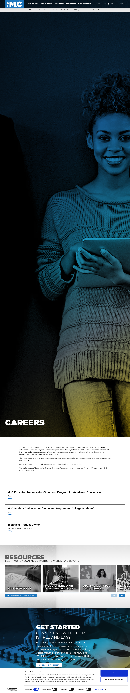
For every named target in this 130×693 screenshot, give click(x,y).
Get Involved (92, 10)
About (40, 10)
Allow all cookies (114, 673)
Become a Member (50, 665)
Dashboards (71, 4)
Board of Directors (66, 10)
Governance (47, 10)
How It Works (46, 4)
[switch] (54, 689)
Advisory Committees (80, 10)
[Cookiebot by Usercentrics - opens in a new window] (12, 689)
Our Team (56, 10)
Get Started (33, 4)
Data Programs (84, 4)
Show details (99, 689)
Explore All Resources (22, 595)
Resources (59, 4)
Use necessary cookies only (114, 679)
